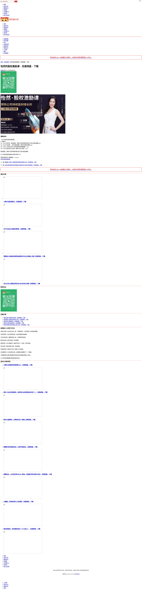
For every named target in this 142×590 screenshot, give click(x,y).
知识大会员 (6, 15)
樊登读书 (6, 8)
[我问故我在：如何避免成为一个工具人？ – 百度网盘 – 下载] (23, 553)
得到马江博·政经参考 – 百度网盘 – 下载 (14, 323)
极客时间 (6, 46)
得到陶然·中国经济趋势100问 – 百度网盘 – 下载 (16, 319)
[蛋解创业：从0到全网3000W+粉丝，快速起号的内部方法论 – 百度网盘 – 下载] (23, 498)
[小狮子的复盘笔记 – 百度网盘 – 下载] (23, 198)
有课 (2, 70)
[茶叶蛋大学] (10, 21)
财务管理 (6, 53)
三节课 (5, 49)
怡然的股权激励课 (5, 159)
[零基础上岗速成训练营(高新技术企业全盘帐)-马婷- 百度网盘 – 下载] (23, 253)
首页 (2, 62)
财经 (5, 51)
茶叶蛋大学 (77, 574)
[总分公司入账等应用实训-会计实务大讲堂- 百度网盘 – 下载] (23, 280)
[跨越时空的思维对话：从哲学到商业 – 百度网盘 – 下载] (23, 471)
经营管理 (6, 39)
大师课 (6, 11)
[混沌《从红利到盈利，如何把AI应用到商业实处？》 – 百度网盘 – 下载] (23, 416)
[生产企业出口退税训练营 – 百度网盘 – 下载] (23, 225)
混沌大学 (6, 6)
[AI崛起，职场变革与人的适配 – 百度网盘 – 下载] (23, 525)
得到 (5, 4)
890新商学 (6, 44)
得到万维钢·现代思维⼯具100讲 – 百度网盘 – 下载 (16, 324)
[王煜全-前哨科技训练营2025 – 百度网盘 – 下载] (23, 389)
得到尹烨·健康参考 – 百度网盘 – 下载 (13, 321)
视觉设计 (6, 47)
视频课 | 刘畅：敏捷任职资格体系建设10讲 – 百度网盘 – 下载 (20, 162)
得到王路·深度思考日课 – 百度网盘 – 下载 (14, 317)
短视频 (5, 9)
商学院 (5, 13)
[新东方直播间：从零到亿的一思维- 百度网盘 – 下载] (23, 443)
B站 (5, 42)
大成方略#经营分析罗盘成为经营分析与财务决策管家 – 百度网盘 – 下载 (23, 165)
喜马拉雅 (6, 40)
